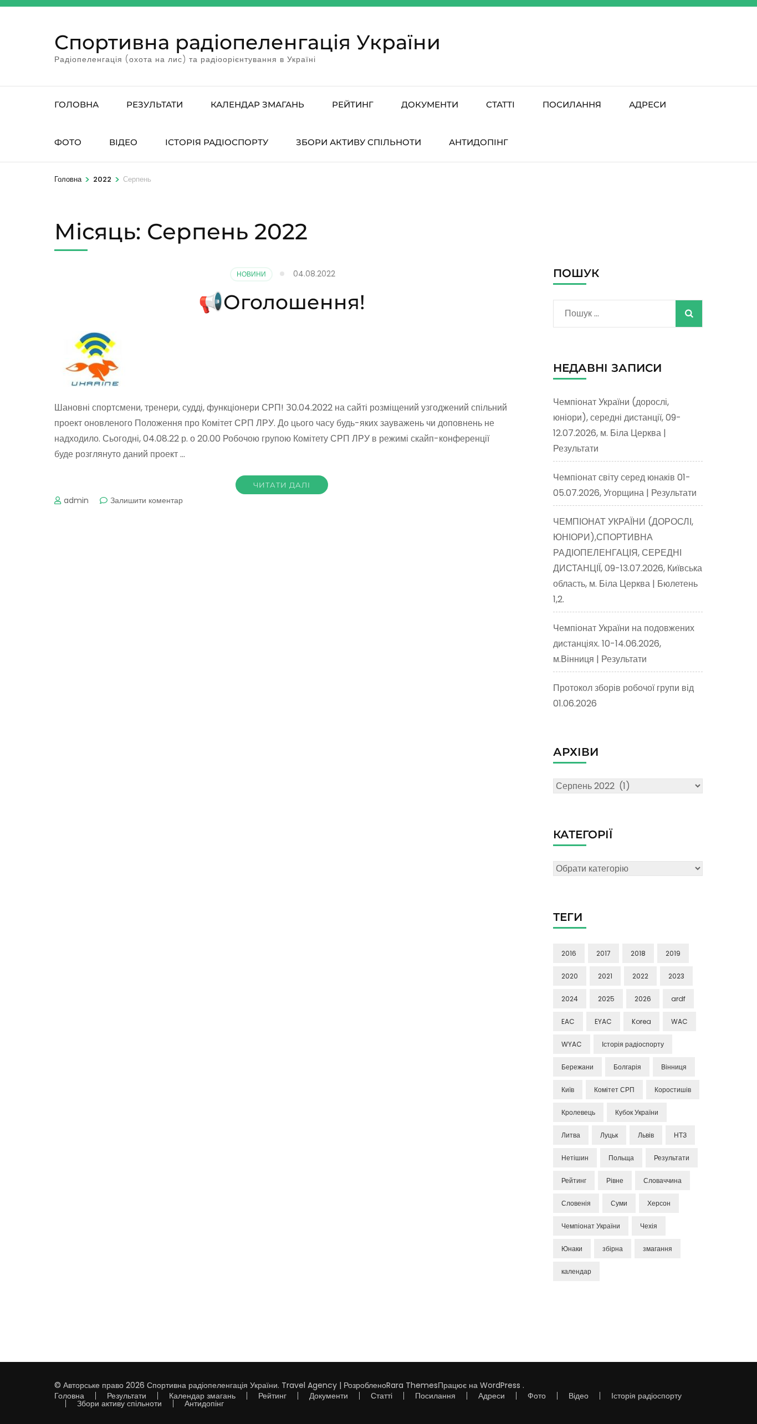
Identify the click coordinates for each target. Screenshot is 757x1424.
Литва (570, 1135)
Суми (619, 1203)
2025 (606, 998)
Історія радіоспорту (216, 142)
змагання (657, 1248)
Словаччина (662, 1180)
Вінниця (674, 1067)
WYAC (571, 1044)
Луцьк (609, 1135)
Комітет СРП (614, 1089)
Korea (641, 1021)
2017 (603, 953)
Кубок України (636, 1112)
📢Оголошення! (281, 302)
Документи (429, 104)
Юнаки (571, 1248)
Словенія (576, 1203)
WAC (679, 1021)
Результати (154, 104)
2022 (640, 976)
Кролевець (578, 1112)
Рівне (614, 1180)
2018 (638, 953)
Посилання (572, 104)
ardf (678, 998)
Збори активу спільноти (358, 142)
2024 (569, 998)
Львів (646, 1135)
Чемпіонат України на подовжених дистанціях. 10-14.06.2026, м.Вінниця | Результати (623, 643)
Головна (76, 104)
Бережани (577, 1067)
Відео (123, 142)
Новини (251, 274)
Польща (621, 1157)
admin (76, 500)
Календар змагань (257, 104)
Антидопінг (478, 142)
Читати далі (281, 484)
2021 (605, 976)
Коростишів (672, 1089)
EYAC (603, 1021)
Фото (67, 142)
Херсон (659, 1203)
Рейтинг (353, 104)
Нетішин (575, 1157)
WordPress (500, 1385)
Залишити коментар (146, 500)
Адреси (647, 104)
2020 (569, 976)
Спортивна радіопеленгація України (247, 42)
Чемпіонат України (590, 1226)
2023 (676, 976)
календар (576, 1271)
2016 (568, 953)
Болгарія (627, 1067)
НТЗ (680, 1135)
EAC (568, 1021)
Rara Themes (412, 1385)
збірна (612, 1248)
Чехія (648, 1226)
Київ (567, 1089)
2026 (643, 998)
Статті (500, 104)
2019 (673, 953)
